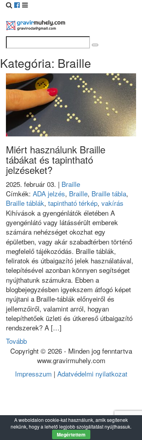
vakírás (112, 203)
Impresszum (33, 373)
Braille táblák (25, 203)
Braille (71, 184)
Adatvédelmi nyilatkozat (92, 373)
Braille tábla (109, 193)
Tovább (16, 341)
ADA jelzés (49, 193)
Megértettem (71, 434)
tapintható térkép (72, 203)
